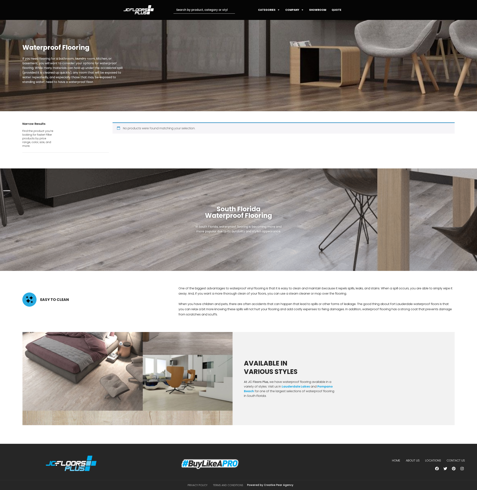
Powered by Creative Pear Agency (270, 485)
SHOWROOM (317, 10)
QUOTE (336, 10)
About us (413, 460)
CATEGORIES (266, 10)
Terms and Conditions (228, 485)
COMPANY (292, 10)
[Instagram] (462, 468)
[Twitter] (445, 468)
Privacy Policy (197, 485)
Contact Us (456, 460)
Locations (433, 460)
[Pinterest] (453, 468)
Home (396, 460)
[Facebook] (437, 468)
